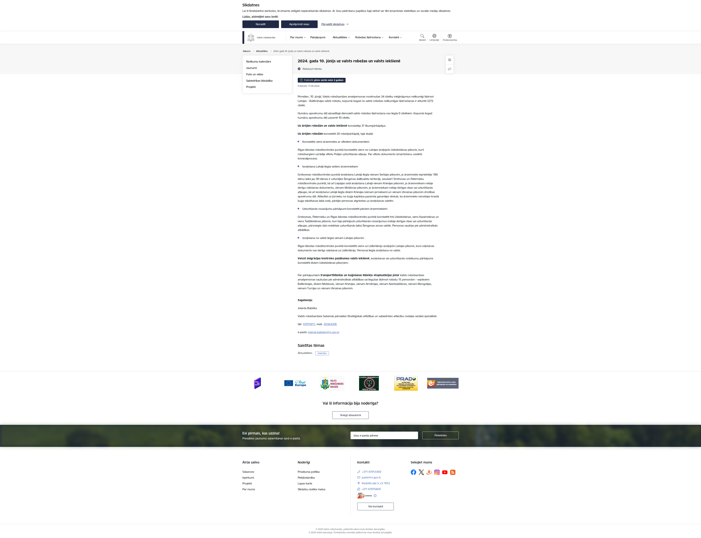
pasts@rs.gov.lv (371, 477)
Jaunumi (251, 68)
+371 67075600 (371, 489)
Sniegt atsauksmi (350, 415)
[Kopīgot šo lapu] (449, 69)
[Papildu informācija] (375, 495)
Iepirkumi (248, 477)
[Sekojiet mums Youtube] (445, 472)
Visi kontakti (375, 506)
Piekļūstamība (306, 477)
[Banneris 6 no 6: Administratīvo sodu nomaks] (443, 383)
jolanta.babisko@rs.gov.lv (323, 332)
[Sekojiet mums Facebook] (413, 472)
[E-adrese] (364, 496)
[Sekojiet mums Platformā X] (421, 472)
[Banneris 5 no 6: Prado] (406, 383)
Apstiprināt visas (299, 24)
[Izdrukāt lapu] (449, 59)
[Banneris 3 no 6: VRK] (332, 383)
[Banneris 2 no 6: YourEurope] (295, 383)
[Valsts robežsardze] (261, 37)
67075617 (309, 324)
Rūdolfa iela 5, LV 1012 (376, 483)
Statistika (322, 353)
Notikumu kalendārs (258, 61)
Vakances (248, 471)
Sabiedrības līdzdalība (259, 80)
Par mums (248, 489)
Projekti (251, 87)
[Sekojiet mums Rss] (452, 472)
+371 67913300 (371, 471)
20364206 (330, 324)
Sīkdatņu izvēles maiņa (311, 489)
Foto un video (254, 74)
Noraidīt (260, 24)
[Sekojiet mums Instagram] (437, 472)
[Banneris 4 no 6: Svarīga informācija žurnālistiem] (369, 383)
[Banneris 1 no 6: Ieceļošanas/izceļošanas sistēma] (258, 383)
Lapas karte (305, 483)
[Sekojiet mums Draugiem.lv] (429, 472)
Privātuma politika (309, 471)
